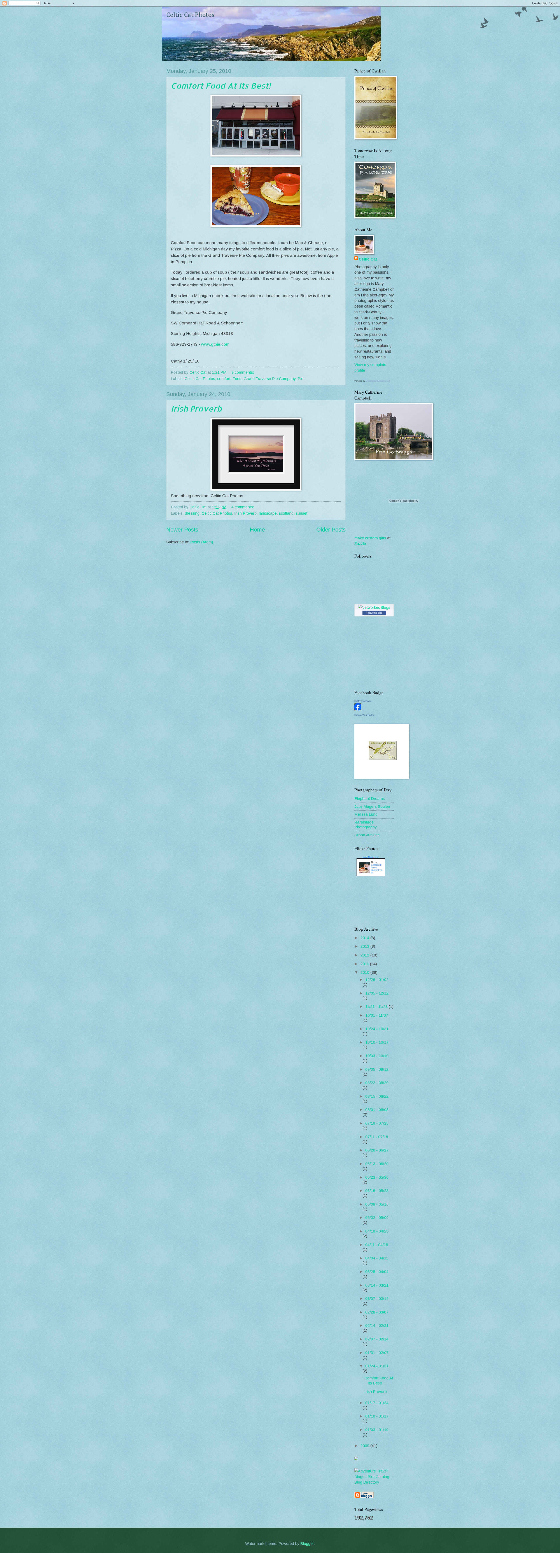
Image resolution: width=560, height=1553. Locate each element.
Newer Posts (182, 529)
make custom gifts (370, 538)
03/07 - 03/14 (376, 1298)
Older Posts (331, 529)
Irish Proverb (196, 408)
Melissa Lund (366, 814)
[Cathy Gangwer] (357, 709)
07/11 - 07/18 (376, 1136)
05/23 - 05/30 (376, 1177)
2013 (365, 946)
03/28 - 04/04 (376, 1271)
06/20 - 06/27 (376, 1150)
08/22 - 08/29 (376, 1082)
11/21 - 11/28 (377, 1006)
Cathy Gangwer (362, 701)
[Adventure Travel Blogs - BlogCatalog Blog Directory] (374, 1482)
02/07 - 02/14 (376, 1339)
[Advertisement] (374, 901)
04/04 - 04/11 (376, 1258)
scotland (286, 513)
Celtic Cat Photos (190, 15)
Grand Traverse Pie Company (270, 378)
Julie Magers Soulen (372, 806)
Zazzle (360, 543)
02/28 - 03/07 (376, 1312)
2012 (365, 955)
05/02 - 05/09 (376, 1217)
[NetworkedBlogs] (374, 607)
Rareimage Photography (365, 824)
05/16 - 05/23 (376, 1190)
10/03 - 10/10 (376, 1055)
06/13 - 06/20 (376, 1163)
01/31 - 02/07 (376, 1352)
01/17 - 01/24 (376, 1402)
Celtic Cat (368, 259)
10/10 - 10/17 (376, 1042)
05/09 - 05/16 (376, 1204)
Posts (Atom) (201, 542)
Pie (300, 378)
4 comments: (243, 507)
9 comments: (243, 372)
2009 (365, 1445)
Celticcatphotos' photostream (376, 868)
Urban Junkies (367, 835)
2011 (365, 963)
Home (257, 529)
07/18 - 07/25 (376, 1123)
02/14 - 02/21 (376, 1325)
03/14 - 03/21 (376, 1285)
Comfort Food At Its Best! (221, 86)
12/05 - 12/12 (376, 993)
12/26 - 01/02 (376, 979)
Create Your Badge (364, 715)
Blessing (192, 513)
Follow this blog (374, 612)
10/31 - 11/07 (376, 1015)
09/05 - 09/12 (376, 1069)
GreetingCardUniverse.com (378, 381)
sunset (301, 513)
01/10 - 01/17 (376, 1416)
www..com (370, 857)
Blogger (307, 1543)
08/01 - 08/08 (376, 1109)
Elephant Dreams (369, 798)
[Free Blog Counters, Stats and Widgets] (356, 1458)
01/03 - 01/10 (376, 1429)
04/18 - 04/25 (376, 1231)
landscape (268, 513)
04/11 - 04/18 (376, 1244)
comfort (223, 378)
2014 (365, 937)
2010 (365, 972)
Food (237, 378)
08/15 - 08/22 (376, 1096)
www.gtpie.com (215, 344)
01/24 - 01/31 (376, 1366)
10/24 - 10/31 (376, 1029)
